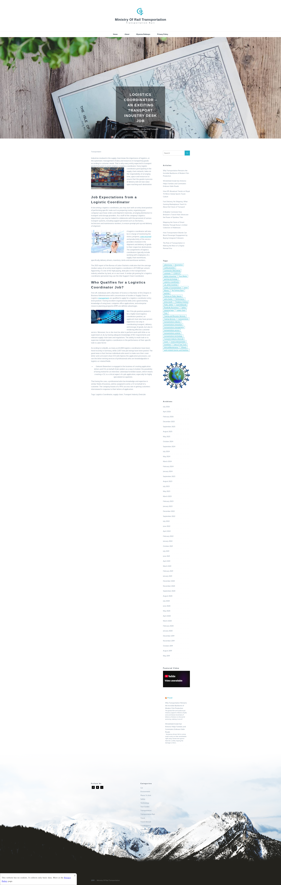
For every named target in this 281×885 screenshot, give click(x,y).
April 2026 (167, 412)
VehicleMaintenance (171, 347)
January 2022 (167, 541)
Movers (166, 290)
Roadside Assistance (171, 307)
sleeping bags (169, 310)
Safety (183, 307)
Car (141, 788)
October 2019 (168, 646)
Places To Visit (145, 795)
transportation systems (172, 333)
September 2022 (169, 516)
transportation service (172, 330)
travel (166, 342)
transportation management (174, 327)
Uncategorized (145, 829)
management (103, 298)
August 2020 (167, 596)
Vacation (143, 833)
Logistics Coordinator (104, 394)
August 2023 (167, 481)
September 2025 (169, 427)
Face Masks (183, 276)
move (186, 287)
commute (167, 273)
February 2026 (168, 417)
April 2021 (166, 561)
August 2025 (167, 431)
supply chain (118, 394)
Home (115, 34)
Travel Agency (145, 826)
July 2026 (166, 407)
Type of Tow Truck (179, 344)
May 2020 (166, 611)
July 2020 (166, 601)
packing (166, 293)
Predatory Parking (181, 302)
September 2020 (169, 591)
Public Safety (168, 305)
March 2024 (167, 461)
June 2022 (166, 526)
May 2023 (166, 491)
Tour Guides (144, 807)
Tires (166, 313)
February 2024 (168, 466)
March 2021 (167, 566)
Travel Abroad (145, 822)
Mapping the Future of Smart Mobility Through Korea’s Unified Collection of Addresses (175, 225)
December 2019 (168, 636)
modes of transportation (172, 287)
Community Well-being (172, 270)
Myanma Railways (143, 34)
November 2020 (169, 586)
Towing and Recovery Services (175, 316)
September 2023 (169, 476)
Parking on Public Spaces (173, 296)
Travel (142, 818)
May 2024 (166, 456)
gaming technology (170, 279)
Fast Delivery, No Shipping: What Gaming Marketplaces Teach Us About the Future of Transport (175, 204)
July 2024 (166, 451)
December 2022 (169, 511)
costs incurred (145, 236)
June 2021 (166, 556)
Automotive (179, 265)
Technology (144, 803)
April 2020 (167, 616)
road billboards (181, 305)
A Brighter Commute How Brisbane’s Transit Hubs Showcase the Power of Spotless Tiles (175, 214)
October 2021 (168, 546)
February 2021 (168, 571)
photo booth (168, 302)
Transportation (96, 152)
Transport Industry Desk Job (135, 394)
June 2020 (166, 606)
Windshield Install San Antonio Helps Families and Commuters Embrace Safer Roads (174, 183)
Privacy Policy (162, 34)
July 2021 (166, 551)
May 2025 (166, 436)
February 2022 (168, 536)
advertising (168, 265)
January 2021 (167, 576)
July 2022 (166, 521)
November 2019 (169, 641)
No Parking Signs (178, 290)
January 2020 (168, 631)
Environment (145, 791)
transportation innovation (173, 324)
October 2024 (168, 441)
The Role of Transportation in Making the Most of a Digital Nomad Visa (174, 245)
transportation (183, 319)
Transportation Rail (147, 814)
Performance (179, 299)
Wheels (183, 347)
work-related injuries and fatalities (176, 350)
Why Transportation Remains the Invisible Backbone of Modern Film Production (176, 173)
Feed (170, 698)
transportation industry (172, 322)
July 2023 (166, 486)
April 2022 (167, 531)
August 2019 (167, 651)
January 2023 (167, 506)
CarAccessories (169, 268)
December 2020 (169, 581)
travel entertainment (178, 342)
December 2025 (169, 421)
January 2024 (168, 471)
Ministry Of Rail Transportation (140, 19)
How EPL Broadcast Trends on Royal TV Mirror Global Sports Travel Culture (176, 194)
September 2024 (169, 446)
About (127, 34)
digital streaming (170, 276)
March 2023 (167, 496)
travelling (167, 344)
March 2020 (167, 621)
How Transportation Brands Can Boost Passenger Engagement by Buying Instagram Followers (175, 235)
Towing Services (170, 319)
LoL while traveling (170, 285)
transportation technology (173, 336)
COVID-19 (176, 273)
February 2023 (168, 501)
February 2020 (168, 626)
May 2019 (166, 656)
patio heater (168, 299)
